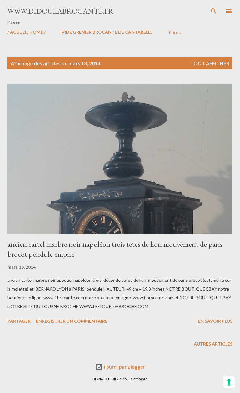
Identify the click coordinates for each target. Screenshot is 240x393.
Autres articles (213, 343)
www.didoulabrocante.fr (60, 11)
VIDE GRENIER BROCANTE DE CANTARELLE (107, 32)
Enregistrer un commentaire (72, 321)
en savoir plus (215, 321)
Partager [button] (19, 321)
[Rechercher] (214, 11)
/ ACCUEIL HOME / (27, 32)
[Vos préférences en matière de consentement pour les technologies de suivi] (229, 382)
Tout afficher (209, 63)
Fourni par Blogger (124, 367)
